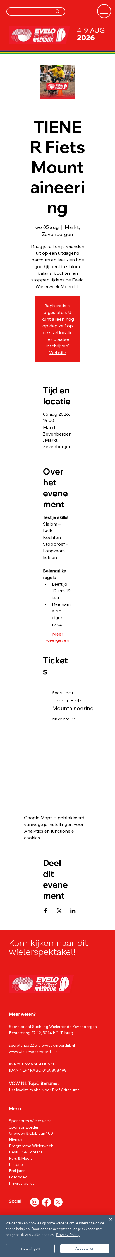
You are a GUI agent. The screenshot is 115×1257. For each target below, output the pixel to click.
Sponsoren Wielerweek (30, 1120)
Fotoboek (18, 1177)
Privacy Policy (68, 1235)
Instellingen (30, 1248)
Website (57, 352)
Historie (16, 1164)
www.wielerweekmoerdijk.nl (34, 1051)
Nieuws (15, 1139)
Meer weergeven (57, 637)
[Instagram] (34, 1202)
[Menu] (104, 11)
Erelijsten (17, 1170)
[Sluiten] (107, 1222)
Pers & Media (21, 1158)
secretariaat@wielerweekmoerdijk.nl (42, 1045)
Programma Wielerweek (31, 1145)
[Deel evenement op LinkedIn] (73, 910)
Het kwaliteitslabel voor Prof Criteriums (44, 1089)
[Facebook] (46, 1202)
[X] (58, 1202)
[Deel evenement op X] (59, 910)
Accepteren (84, 1248)
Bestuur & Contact (25, 1151)
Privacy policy (22, 1183)
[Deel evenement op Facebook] (45, 910)
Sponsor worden (24, 1127)
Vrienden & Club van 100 (31, 1133)
